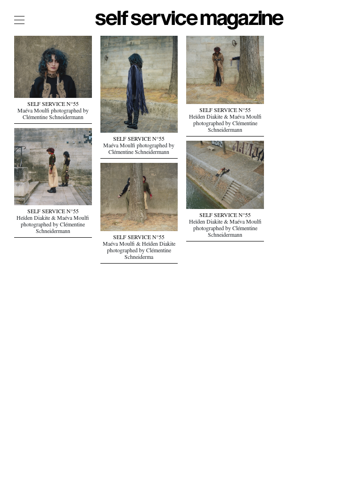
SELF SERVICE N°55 (53, 105)
